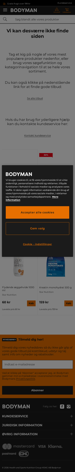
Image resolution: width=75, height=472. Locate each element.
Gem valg (37, 228)
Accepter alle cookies (37, 212)
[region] (37, 211)
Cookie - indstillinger (37, 244)
